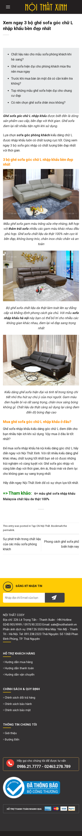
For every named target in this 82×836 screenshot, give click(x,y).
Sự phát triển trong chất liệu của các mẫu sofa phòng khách (22, 544)
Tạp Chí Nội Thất (40, 525)
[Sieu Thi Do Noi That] (46, 7)
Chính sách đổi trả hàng (20, 697)
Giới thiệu (11, 733)
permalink (8, 530)
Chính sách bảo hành (18, 704)
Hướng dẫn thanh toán (19, 668)
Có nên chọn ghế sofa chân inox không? (38, 102)
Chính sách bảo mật (18, 710)
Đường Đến (12, 739)
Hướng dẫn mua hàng (19, 662)
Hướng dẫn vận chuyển (19, 674)
